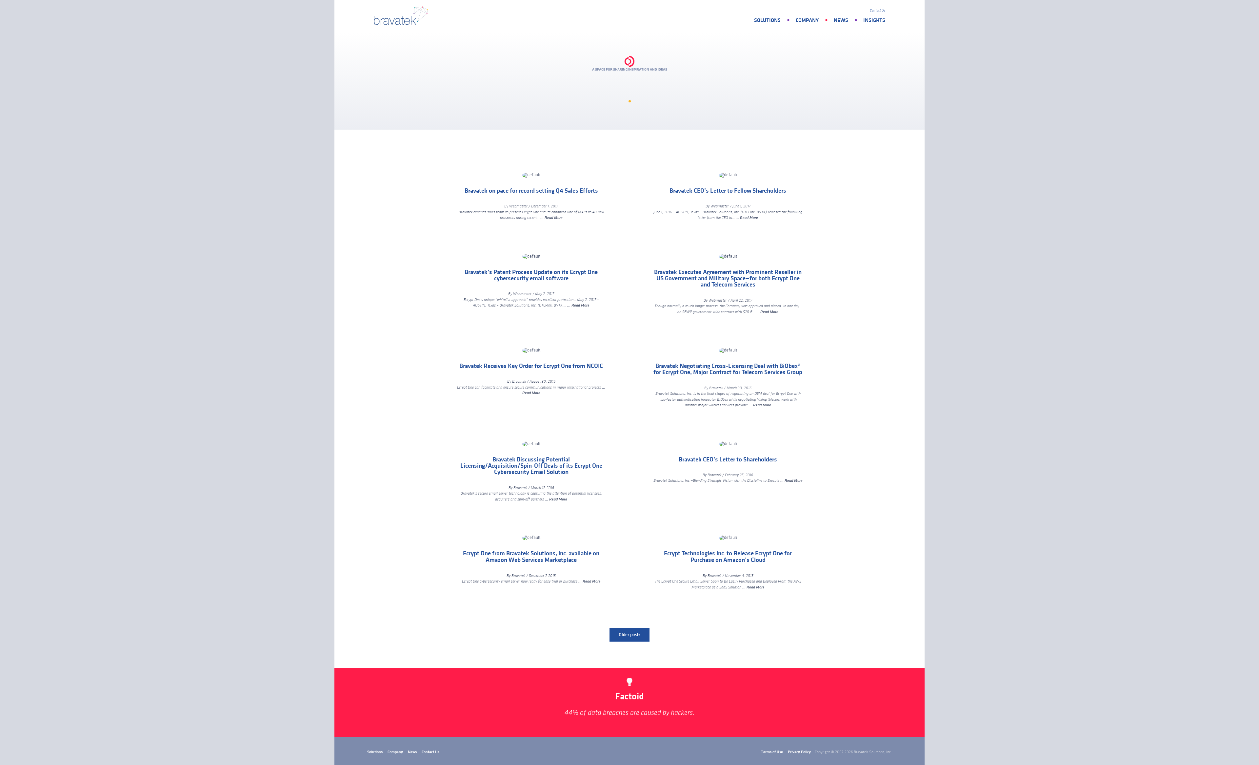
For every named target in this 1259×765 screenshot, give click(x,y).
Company (807, 20)
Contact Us (877, 10)
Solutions (767, 20)
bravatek (402, 16)
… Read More (551, 217)
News (841, 20)
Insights (874, 20)
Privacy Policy (799, 752)
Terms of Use (772, 752)
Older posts (629, 635)
